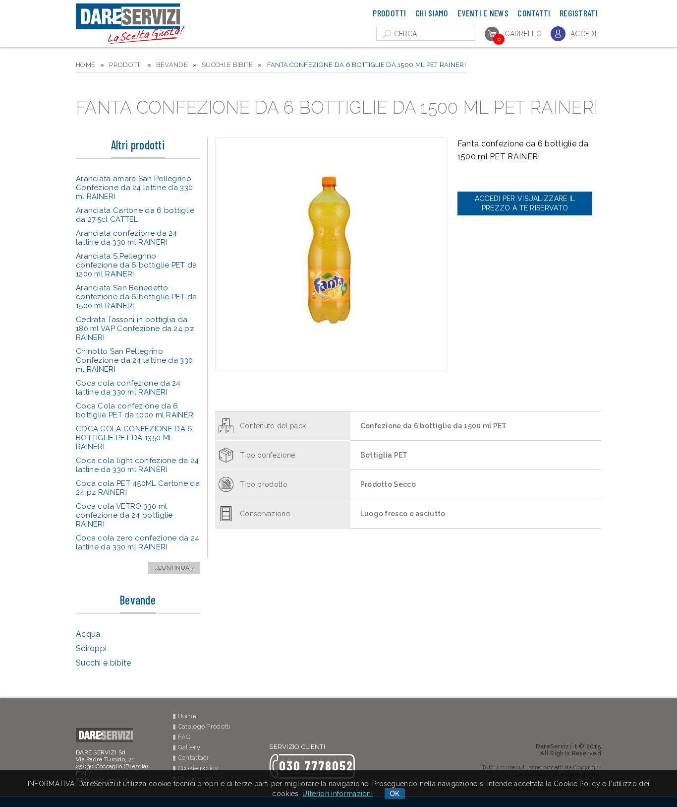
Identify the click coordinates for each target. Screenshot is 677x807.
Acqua (88, 634)
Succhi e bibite (227, 64)
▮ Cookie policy (195, 768)
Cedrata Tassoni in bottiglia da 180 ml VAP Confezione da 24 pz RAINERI (135, 328)
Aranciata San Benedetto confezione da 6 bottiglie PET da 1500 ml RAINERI (136, 296)
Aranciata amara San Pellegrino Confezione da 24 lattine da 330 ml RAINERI (134, 187)
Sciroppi (91, 648)
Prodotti (389, 12)
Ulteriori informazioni (337, 794)
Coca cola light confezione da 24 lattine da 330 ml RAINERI (137, 465)
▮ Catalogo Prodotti (201, 726)
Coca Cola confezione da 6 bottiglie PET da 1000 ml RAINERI (135, 410)
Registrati (579, 12)
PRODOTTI (125, 64)
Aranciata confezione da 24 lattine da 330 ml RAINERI (126, 238)
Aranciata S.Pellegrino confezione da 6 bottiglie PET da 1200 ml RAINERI (136, 265)
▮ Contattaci (190, 757)
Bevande (172, 64)
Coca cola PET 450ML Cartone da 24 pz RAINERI (138, 488)
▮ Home (184, 716)
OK (395, 794)
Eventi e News (482, 12)
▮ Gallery (186, 747)
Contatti (533, 12)
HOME (85, 64)
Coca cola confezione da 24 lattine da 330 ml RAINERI (128, 388)
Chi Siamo (432, 12)
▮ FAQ (181, 736)
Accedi (583, 34)
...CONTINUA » (174, 567)
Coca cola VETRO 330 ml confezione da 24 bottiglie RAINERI (124, 515)
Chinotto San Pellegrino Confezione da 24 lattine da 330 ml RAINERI (134, 360)
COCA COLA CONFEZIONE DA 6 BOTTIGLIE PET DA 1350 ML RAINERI (134, 437)
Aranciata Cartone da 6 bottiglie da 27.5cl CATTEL (135, 215)
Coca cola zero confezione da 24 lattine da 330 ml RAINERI (137, 542)
